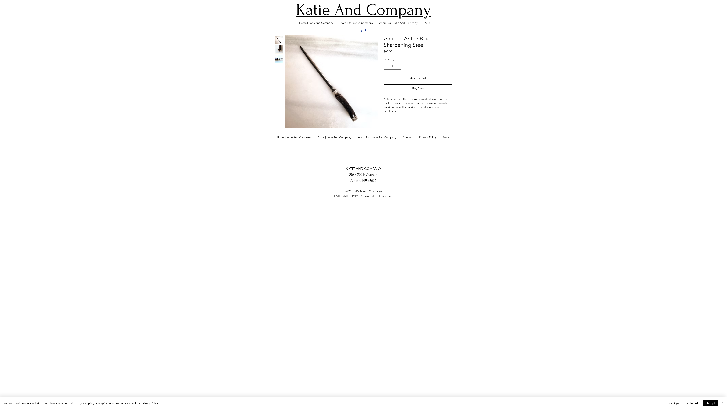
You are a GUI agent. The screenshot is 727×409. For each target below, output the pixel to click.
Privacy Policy (149, 403)
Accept (711, 403)
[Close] (722, 403)
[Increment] (398, 66)
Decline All (691, 403)
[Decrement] (386, 66)
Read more (390, 111)
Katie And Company (363, 10)
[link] (363, 30)
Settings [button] (674, 403)
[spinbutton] (392, 66)
